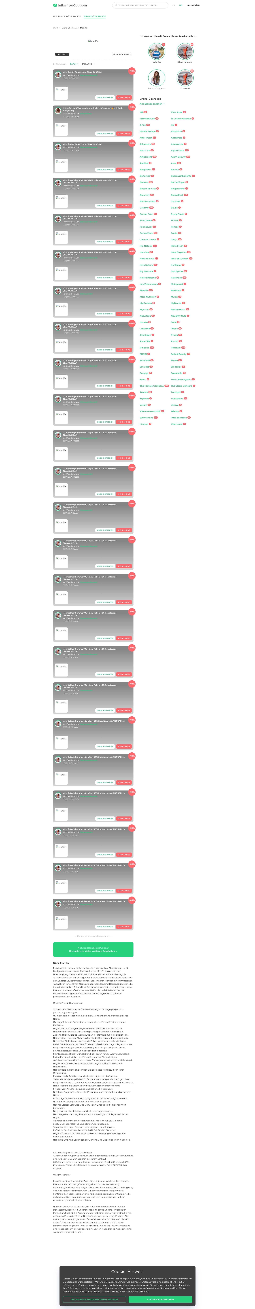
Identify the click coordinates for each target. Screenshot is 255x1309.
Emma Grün (148, 214)
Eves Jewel (147, 220)
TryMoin (145, 398)
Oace (175, 322)
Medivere (177, 290)
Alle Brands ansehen (151, 104)
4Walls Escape (149, 131)
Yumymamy (86, 113)
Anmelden (193, 5)
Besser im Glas (149, 188)
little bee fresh (180, 417)
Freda (176, 233)
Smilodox (177, 367)
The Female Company (154, 386)
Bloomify (146, 195)
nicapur (145, 424)
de (180, 5)
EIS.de (175, 208)
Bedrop (146, 182)
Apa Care (146, 150)
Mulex (176, 297)
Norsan (145, 322)
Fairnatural (147, 227)
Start (55, 28)
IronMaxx (177, 265)
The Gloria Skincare (183, 386)
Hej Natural (148, 246)
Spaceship (178, 373)
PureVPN (146, 341)
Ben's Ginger (179, 182)
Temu (144, 379)
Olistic (176, 328)
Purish (176, 341)
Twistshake (178, 398)
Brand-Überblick (69, 28)
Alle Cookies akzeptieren (160, 1299)
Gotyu (176, 239)
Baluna (176, 169)
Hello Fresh (178, 246)
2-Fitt (144, 125)
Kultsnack (178, 277)
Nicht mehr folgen (121, 54)
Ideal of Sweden (181, 258)
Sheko (176, 360)
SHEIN (144, 354)
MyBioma (177, 303)
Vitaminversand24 (151, 411)
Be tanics (146, 176)
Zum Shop (61, 54)
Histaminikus (148, 258)
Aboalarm (177, 131)
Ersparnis (87, 64)
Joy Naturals (148, 271)
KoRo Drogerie (149, 277)
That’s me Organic (182, 379)
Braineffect (179, 195)
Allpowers (147, 144)
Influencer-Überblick (67, 16)
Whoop (176, 411)
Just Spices (178, 271)
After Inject (147, 138)
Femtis (176, 227)
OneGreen (146, 335)
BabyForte (147, 169)
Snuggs (145, 373)
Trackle (145, 392)
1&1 (143, 112)
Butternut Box (149, 201)
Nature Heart (179, 309)
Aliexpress (178, 138)
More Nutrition (149, 297)
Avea (175, 163)
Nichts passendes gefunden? (93, 949)
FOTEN (176, 220)
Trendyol (177, 392)
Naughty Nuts (180, 316)
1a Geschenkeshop (182, 118)
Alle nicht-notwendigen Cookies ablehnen (94, 1299)
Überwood (178, 424)
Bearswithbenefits (182, 176)
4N (174, 125)
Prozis (176, 335)
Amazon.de (178, 144)
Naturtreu (147, 316)
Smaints (146, 367)
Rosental (178, 347)
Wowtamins (148, 417)
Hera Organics (180, 252)
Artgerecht (148, 157)
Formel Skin (148, 233)
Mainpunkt (178, 284)
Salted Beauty (180, 354)
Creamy (146, 208)
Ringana (146, 347)
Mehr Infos (124, 97)
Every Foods (178, 214)
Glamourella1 (86, 294)
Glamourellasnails (88, 75)
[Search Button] (115, 5)
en (173, 5)
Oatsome (146, 328)
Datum (73, 64)
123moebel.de (149, 118)
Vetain (145, 405)
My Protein (147, 303)
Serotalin (146, 360)
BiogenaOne (179, 188)
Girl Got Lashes (149, 239)
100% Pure (178, 112)
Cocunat (177, 201)
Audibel (145, 163)
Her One (146, 252)
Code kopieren (105, 97)
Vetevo (176, 405)
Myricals (146, 309)
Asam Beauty (180, 157)
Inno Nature (148, 265)
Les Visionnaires (150, 284)
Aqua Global (179, 150)
